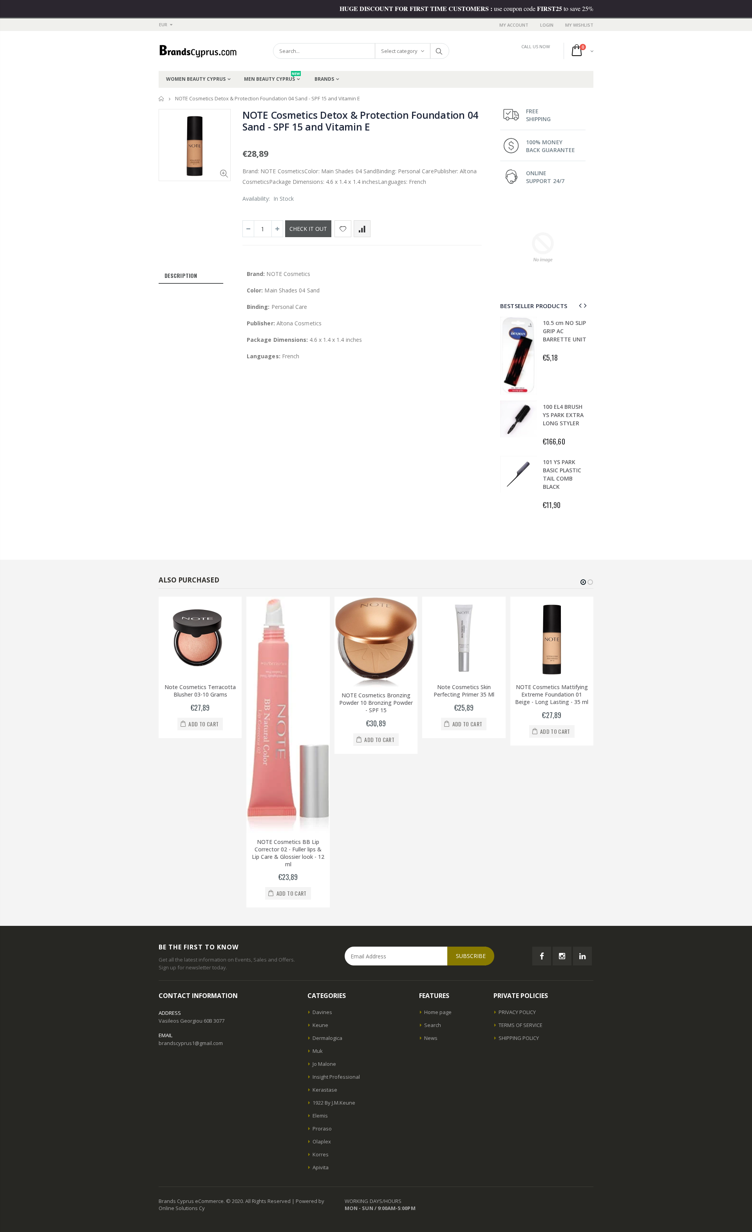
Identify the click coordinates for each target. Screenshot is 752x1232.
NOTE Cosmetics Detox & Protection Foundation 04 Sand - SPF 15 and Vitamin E (360, 120)
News (430, 1037)
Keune (320, 1025)
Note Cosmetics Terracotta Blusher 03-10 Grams (200, 690)
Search (439, 51)
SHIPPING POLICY (519, 1037)
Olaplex (322, 1141)
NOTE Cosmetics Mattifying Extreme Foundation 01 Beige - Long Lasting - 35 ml (551, 694)
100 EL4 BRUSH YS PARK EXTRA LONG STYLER (563, 415)
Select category (399, 50)
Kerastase (325, 1089)
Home (161, 98)
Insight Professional (336, 1076)
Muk (318, 1050)
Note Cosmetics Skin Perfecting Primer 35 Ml (464, 690)
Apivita (321, 1167)
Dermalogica (327, 1037)
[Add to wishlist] (342, 228)
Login (546, 25)
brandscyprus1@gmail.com (191, 1043)
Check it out (308, 228)
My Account (513, 25)
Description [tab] (180, 275)
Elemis (320, 1115)
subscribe (471, 956)
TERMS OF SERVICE (520, 1025)
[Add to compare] (362, 228)
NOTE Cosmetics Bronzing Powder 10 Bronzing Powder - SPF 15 (376, 702)
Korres (321, 1154)
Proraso (322, 1128)
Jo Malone (324, 1063)
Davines (322, 1012)
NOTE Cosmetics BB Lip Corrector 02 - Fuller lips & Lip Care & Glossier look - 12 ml (288, 853)
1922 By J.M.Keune (334, 1102)
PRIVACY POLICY (517, 1012)
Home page (438, 1012)
